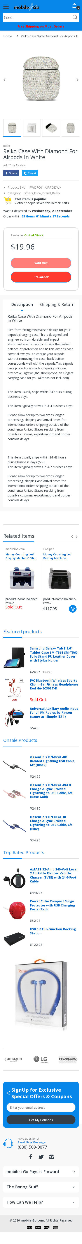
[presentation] (72, 536)
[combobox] (41, 17)
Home (7, 36)
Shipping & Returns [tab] (58, 304)
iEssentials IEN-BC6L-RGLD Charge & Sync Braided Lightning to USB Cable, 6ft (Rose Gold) (51, 791)
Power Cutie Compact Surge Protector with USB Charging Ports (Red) (52, 905)
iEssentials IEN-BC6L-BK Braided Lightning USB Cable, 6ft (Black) (52, 761)
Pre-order (41, 277)
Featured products (22, 631)
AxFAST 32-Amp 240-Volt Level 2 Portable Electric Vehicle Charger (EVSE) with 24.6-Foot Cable (53, 875)
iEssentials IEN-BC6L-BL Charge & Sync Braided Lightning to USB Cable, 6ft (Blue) (51, 823)
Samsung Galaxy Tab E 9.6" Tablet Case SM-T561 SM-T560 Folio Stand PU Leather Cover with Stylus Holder (53, 654)
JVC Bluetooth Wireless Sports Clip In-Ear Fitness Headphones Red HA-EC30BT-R (54, 684)
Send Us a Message (31, 1142)
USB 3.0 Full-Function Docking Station (53, 931)
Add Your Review (14, 165)
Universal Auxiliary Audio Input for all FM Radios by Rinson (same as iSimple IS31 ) (54, 712)
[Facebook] (30, 1158)
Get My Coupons (41, 1120)
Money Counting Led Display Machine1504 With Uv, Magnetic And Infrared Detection (21, 556)
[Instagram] (51, 1158)
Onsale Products (20, 740)
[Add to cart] (73, 609)
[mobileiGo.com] (26, 6)
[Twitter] (41, 1158)
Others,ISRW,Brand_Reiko (41, 193)
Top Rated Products (23, 852)
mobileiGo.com (15, 549)
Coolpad (48, 549)
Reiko (6, 146)
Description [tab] (22, 304)
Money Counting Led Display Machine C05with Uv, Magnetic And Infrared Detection (59, 556)
